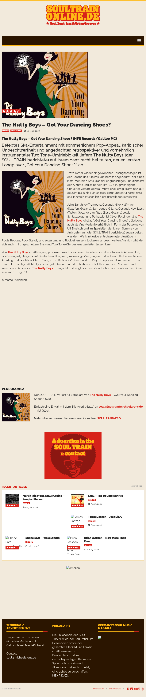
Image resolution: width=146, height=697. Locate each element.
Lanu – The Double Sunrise (105, 495)
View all (134, 486)
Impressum (98, 689)
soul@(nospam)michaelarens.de (121, 406)
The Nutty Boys (14, 139)
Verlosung (16, 131)
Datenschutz (115, 689)
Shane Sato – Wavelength (42, 537)
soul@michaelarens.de (21, 657)
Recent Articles (14, 487)
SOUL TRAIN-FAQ (109, 418)
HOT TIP (91, 500)
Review (5, 131)
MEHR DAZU (60, 675)
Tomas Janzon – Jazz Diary (105, 516)
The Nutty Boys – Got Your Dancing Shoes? (56, 125)
